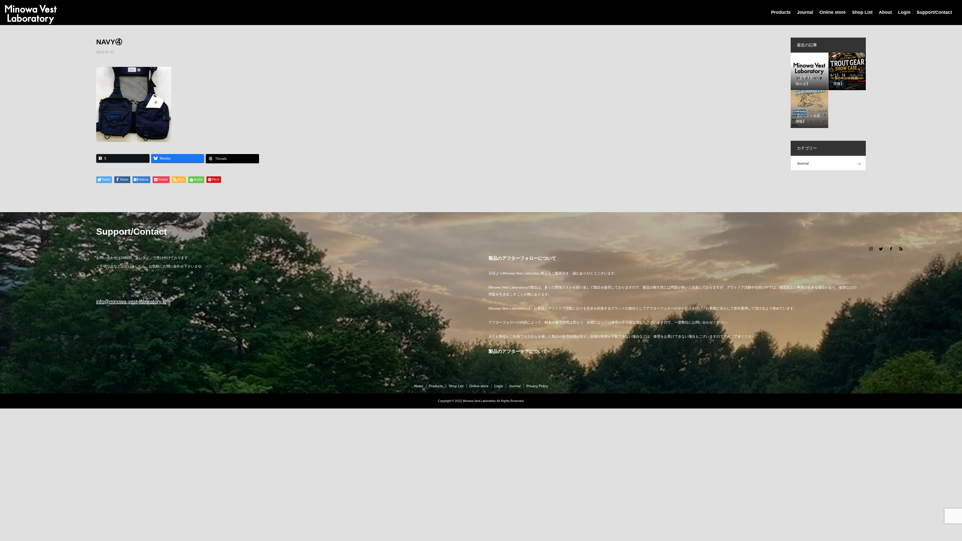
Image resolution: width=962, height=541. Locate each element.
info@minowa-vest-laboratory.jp (131, 301)
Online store (832, 12)
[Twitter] (880, 248)
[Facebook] (890, 248)
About (885, 12)
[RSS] (900, 248)
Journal (805, 12)
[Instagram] (870, 248)
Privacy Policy (537, 386)
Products (781, 12)
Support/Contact (934, 12)
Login (904, 12)
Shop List (862, 12)
